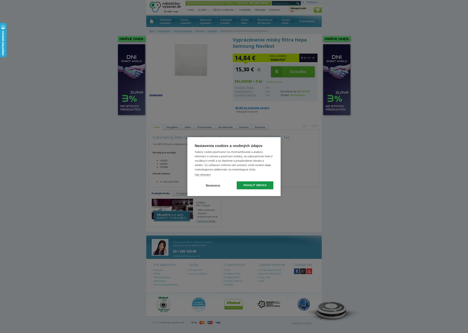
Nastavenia (213, 185)
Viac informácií (203, 174)
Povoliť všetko (255, 185)
